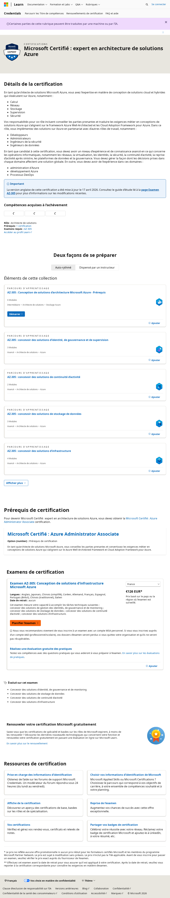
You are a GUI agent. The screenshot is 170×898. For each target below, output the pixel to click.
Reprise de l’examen (103, 803)
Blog (84, 888)
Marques (116, 893)
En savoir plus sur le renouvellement (27, 743)
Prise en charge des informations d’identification (39, 774)
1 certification (23, 225)
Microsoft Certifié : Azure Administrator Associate (63, 534)
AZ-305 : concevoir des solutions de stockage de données (44, 414)
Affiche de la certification (24, 803)
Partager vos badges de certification (114, 824)
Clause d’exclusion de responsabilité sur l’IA (27, 888)
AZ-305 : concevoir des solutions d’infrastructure (39, 451)
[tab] (63, 267)
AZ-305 (28, 228)
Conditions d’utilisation (74, 893)
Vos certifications (18, 824)
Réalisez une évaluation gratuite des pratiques (41, 649)
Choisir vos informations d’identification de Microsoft (125, 774)
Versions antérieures (66, 888)
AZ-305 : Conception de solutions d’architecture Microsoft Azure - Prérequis (56, 292)
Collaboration (101, 888)
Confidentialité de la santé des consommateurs (29, 893)
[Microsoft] (6, 4)
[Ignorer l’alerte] (166, 22)
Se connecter (159, 4)
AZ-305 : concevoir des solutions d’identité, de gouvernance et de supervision (57, 340)
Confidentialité (121, 888)
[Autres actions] (163, 32)
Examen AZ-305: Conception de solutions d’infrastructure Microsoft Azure (57, 585)
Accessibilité (98, 893)
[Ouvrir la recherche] (147, 4)
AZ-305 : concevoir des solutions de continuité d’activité (43, 377)
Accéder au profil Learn (17, 232)
